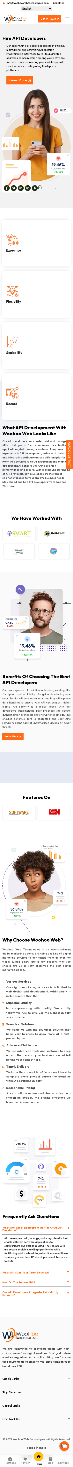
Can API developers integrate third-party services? (30, 1294)
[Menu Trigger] (67, 19)
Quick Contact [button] (69, 454)
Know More (18, 80)
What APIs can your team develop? (25, 1272)
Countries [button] (58, 2)
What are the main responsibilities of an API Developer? (32, 1229)
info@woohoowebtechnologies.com (28, 2)
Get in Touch (48, 18)
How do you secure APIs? (18, 1282)
